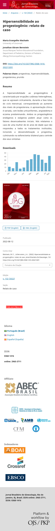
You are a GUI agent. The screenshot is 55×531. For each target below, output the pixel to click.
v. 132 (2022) (27, 13)
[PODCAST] (14, 308)
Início (5, 13)
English (10, 335)
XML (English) (31, 228)
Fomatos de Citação (13, 265)
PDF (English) (12, 228)
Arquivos (14, 13)
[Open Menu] (4, 4)
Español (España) (15, 339)
